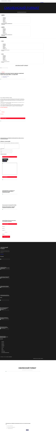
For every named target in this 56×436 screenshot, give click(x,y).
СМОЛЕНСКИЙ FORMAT (21, 8)
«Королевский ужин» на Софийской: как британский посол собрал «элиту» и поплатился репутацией (8, 191)
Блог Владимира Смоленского (7, 23)
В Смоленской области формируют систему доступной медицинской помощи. (4, 337)
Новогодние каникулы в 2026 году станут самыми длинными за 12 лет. (4, 295)
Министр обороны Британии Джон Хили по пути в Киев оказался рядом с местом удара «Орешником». (4, 308)
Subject (3, 230)
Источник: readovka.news (3, 107)
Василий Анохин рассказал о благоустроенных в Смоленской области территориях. (4, 327)
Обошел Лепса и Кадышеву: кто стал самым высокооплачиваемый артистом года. (4, 318)
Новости (3, 15)
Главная (3, 14)
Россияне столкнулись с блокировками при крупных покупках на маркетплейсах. (5, 268)
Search (6, 37)
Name (3, 226)
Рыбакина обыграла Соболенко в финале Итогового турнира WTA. (4, 286)
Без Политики (5, 22)
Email (1, 151)
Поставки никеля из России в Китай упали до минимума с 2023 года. (4, 277)
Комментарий (2, 148)
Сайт (1, 152)
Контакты (3, 24)
